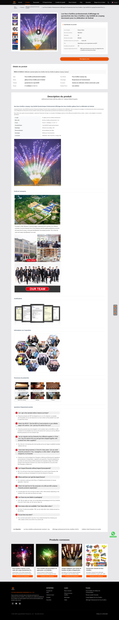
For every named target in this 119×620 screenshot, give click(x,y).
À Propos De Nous (47, 2)
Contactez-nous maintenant (22, 576)
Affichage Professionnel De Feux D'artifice (96, 599)
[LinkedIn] (19, 603)
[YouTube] (16, 603)
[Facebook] (12, 603)
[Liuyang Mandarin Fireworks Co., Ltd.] (15, 2)
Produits (28, 2)
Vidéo (65, 599)
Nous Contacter (72, 2)
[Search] (108, 2)
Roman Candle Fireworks (92, 595)
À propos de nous (49, 591)
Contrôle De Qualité (60, 2)
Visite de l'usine (50, 595)
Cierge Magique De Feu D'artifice (94, 597)
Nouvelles (88, 2)
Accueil (20, 2)
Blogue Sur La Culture (99, 2)
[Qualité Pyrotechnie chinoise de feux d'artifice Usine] (96, 555)
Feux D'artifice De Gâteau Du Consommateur (93, 591)
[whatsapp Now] (113, 537)
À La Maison (15, 7)
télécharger (67, 597)
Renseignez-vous (84, 59)
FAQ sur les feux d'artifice (68, 594)
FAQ (81, 2)
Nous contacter (68, 590)
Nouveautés (36, 2)
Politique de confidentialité (102, 613)
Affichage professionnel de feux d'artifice (32, 7)
